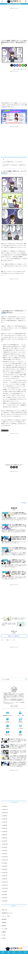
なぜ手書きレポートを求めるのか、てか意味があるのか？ (14, 165)
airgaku (14, 691)
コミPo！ (4, 106)
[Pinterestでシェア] (8, 576)
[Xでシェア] (11, 65)
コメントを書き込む (14, 636)
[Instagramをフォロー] (16, 467)
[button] (25, 65)
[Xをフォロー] (14, 467)
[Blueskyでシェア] (17, 569)
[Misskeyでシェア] (23, 569)
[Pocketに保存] (20, 65)
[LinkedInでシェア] (14, 576)
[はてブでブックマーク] (17, 65)
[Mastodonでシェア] (11, 569)
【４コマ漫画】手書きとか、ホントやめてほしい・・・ (12, 162)
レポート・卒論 (5, 430)
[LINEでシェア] (23, 65)
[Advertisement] (14, 23)
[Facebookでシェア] (14, 65)
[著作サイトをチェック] (11, 467)
